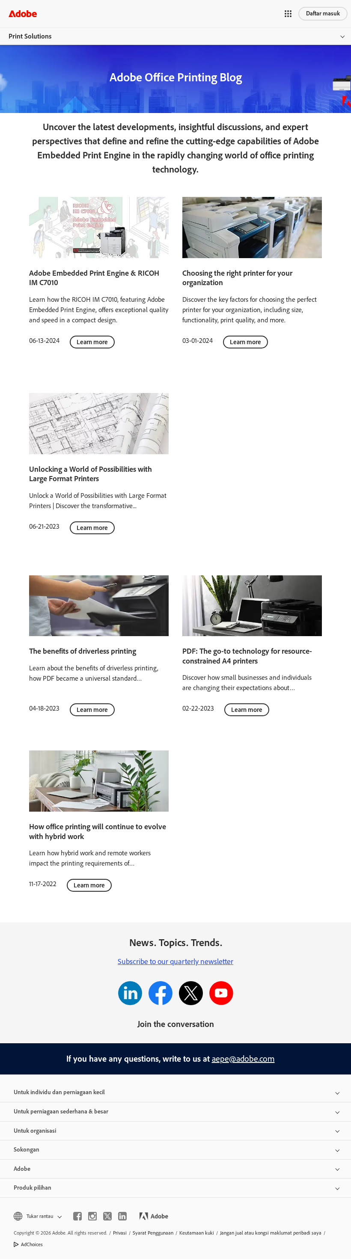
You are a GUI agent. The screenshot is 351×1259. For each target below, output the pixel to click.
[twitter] (107, 1216)
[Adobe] (22, 13)
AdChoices (32, 1244)
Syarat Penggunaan (153, 1233)
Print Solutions (30, 36)
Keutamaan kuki (196, 1233)
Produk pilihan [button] (32, 1187)
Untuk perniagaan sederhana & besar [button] (61, 1111)
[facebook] (77, 1216)
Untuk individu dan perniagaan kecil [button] (59, 1092)
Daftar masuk (323, 13)
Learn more (92, 342)
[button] (288, 14)
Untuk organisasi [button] (35, 1130)
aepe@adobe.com (243, 1059)
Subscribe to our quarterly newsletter (175, 961)
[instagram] (92, 1216)
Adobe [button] (22, 1169)
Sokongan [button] (26, 1149)
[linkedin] (122, 1216)
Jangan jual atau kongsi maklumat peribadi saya (270, 1233)
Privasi (120, 1233)
